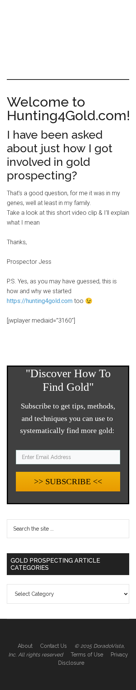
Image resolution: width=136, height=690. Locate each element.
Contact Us (53, 646)
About (25, 646)
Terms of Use (87, 655)
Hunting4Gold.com (68, 32)
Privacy (119, 655)
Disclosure (71, 663)
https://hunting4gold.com (40, 300)
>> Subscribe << (68, 481)
